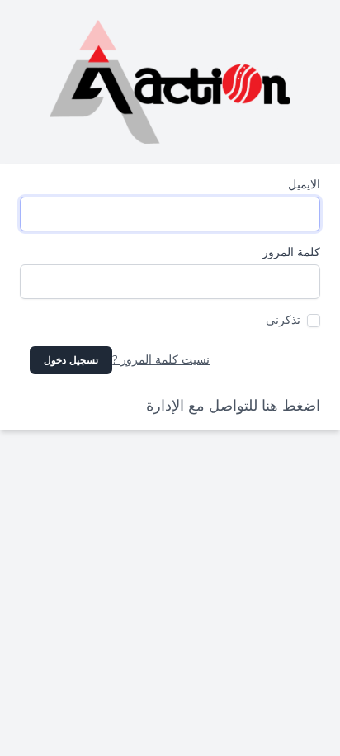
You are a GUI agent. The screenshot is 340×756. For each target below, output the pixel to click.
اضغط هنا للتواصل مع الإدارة (233, 406)
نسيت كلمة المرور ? (161, 360)
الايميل (304, 185)
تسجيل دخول (71, 360)
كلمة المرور (291, 252)
